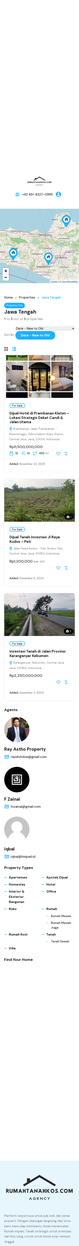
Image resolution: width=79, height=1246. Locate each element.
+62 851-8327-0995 (37, 194)
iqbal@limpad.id (23, 856)
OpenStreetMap (70, 281)
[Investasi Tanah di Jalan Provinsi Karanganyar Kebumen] (13, 254)
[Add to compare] (66, 453)
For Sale (17, 405)
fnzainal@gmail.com (26, 806)
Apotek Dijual (57, 877)
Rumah (51, 909)
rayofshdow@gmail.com (29, 757)
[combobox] (35, 335)
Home (8, 297)
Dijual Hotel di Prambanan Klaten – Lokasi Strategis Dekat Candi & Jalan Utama (39, 417)
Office (51, 891)
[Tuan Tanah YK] (39, 181)
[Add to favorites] (58, 453)
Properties (27, 297)
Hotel (50, 884)
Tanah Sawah (60, 941)
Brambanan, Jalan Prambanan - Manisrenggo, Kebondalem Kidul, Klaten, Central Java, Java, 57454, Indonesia (36, 434)
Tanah (51, 934)
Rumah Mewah (61, 916)
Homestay (17, 884)
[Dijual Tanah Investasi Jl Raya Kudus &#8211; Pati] (66, 221)
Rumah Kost (18, 934)
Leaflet (54, 281)
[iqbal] (16, 829)
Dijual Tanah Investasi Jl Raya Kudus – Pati (34, 539)
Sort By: (9, 334)
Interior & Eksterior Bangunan (16, 896)
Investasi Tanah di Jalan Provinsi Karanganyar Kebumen (37, 653)
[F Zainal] (16, 779)
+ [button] (5, 271)
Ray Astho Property (25, 749)
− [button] (5, 277)
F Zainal (12, 799)
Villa (12, 948)
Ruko (13, 909)
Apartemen (18, 877)
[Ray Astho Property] (16, 729)
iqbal (9, 849)
